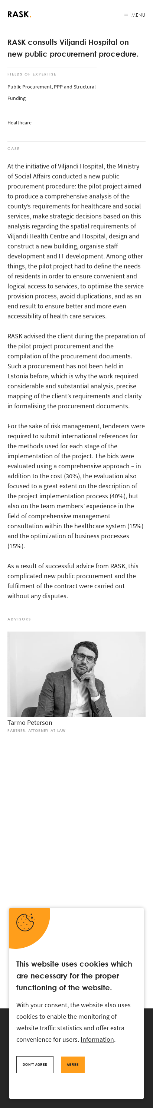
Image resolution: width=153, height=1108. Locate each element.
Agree (73, 1064)
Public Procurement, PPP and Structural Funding (51, 92)
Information (97, 1039)
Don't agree (35, 1064)
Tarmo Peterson (29, 722)
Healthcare (19, 122)
